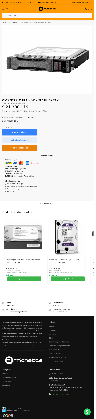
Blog (51, 338)
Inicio (4, 22)
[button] (89, 9)
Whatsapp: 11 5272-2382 (83, 2)
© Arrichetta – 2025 (14, 408)
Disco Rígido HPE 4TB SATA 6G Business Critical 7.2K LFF (23, 261)
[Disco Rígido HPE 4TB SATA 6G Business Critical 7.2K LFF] (23, 237)
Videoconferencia (9, 377)
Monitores (6, 385)
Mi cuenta (53, 330)
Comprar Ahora (19, 132)
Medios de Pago (55, 349)
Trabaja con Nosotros (57, 357)
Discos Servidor (13, 22)
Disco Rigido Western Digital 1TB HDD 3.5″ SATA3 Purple (65, 261)
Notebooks (6, 374)
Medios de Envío (55, 353)
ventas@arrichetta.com (48, 2)
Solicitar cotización (19, 148)
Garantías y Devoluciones (59, 342)
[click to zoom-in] (48, 59)
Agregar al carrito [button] (24, 279)
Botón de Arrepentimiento (59, 346)
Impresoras (6, 381)
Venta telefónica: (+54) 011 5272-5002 (17, 2)
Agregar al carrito (19, 140)
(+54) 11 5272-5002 (57, 374)
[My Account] (85, 8)
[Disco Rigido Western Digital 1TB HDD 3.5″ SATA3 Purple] (66, 237)
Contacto (52, 334)
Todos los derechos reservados (18, 411)
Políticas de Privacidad (58, 361)
